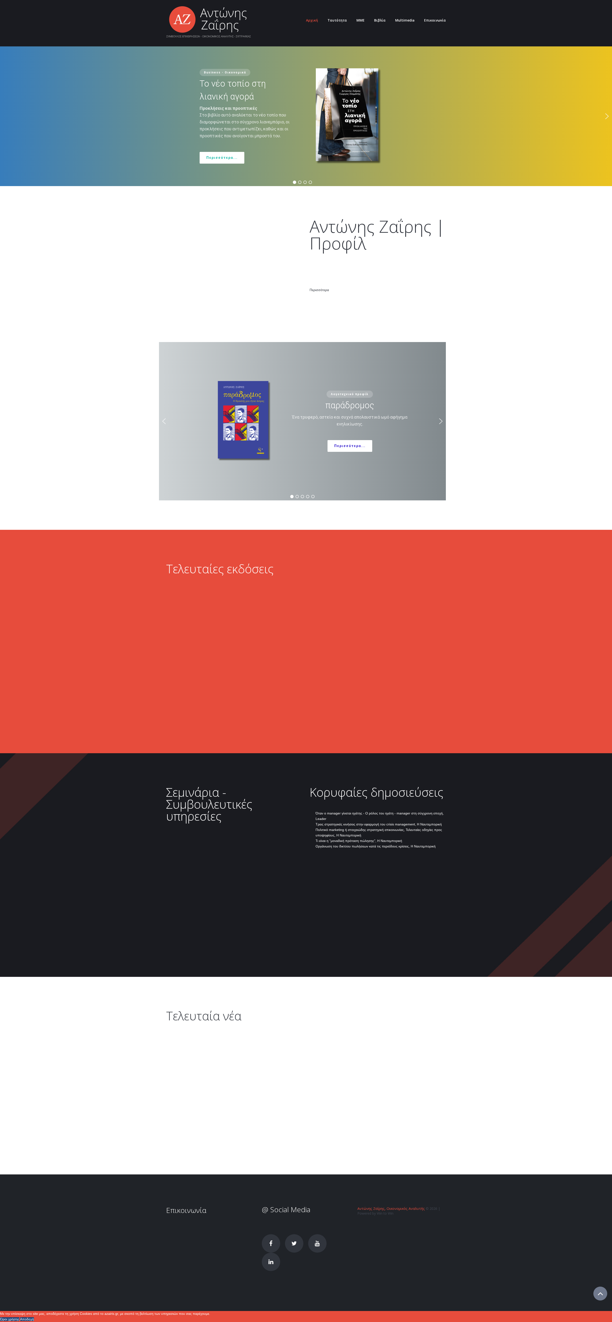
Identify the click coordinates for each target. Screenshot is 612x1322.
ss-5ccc (399, 1078)
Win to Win (385, 1213)
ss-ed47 (232, 1084)
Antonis (291, 1131)
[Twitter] (294, 1243)
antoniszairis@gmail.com (204, 1225)
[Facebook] (271, 1243)
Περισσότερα (319, 290)
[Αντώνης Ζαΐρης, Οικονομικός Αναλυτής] (208, 22)
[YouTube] (317, 1243)
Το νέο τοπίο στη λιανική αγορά (295, 593)
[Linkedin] (271, 1262)
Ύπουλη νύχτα (371, 593)
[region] (302, 421)
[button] (607, 116)
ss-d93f (335, 1125)
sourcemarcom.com (187, 873)
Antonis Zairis (176, 1090)
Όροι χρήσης (9, 1319)
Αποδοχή (27, 1319)
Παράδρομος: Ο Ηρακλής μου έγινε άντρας (204, 596)
